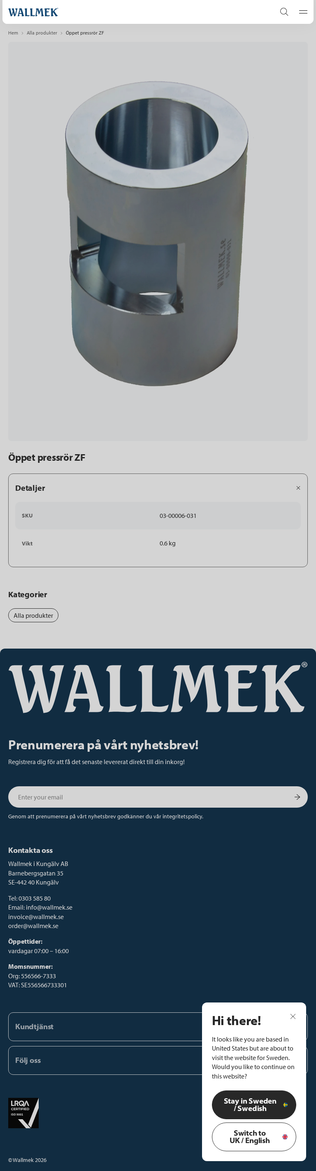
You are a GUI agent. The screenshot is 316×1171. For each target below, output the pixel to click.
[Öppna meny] (301, 11)
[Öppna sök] (284, 11)
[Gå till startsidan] (133, 12)
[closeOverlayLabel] (293, 1016)
